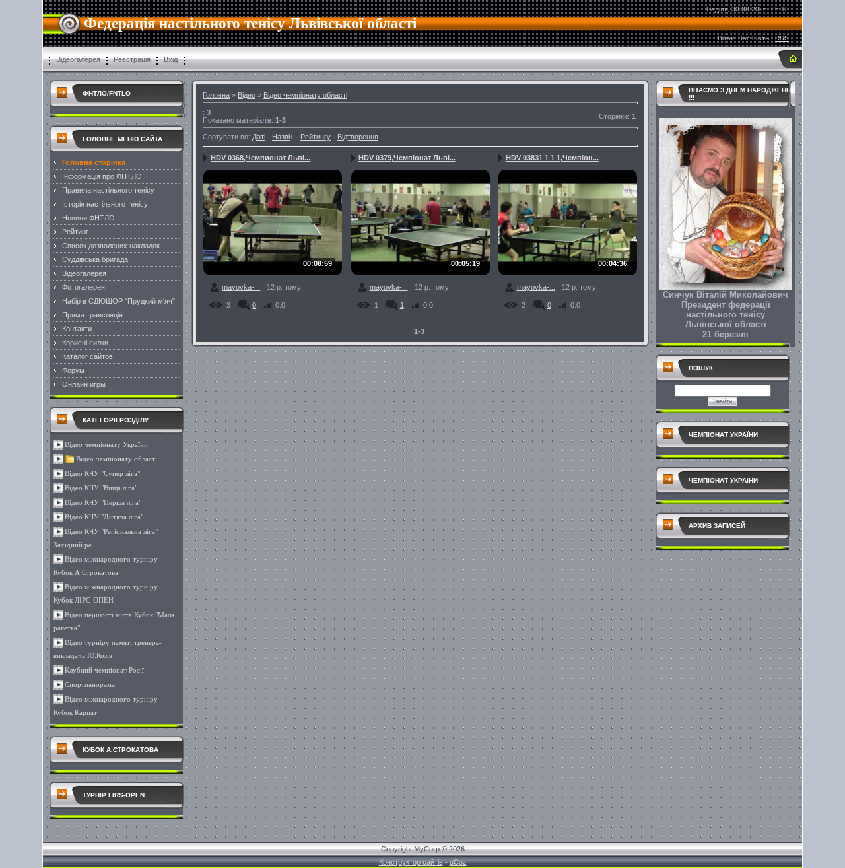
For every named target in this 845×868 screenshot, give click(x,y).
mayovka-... (241, 287)
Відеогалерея (78, 59)
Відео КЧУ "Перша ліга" (103, 502)
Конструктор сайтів (411, 862)
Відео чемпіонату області (116, 459)
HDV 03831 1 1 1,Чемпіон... (552, 158)
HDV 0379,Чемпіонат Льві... (407, 158)
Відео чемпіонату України (106, 444)
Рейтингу (315, 137)
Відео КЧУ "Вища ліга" (101, 488)
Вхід (171, 59)
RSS (782, 38)
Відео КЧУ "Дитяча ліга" (104, 517)
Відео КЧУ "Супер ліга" (102, 473)
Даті (258, 137)
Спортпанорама (90, 684)
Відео (246, 95)
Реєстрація (132, 59)
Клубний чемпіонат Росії (104, 670)
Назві (281, 137)
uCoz (458, 862)
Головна (216, 95)
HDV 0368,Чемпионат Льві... (260, 158)
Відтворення (357, 137)
